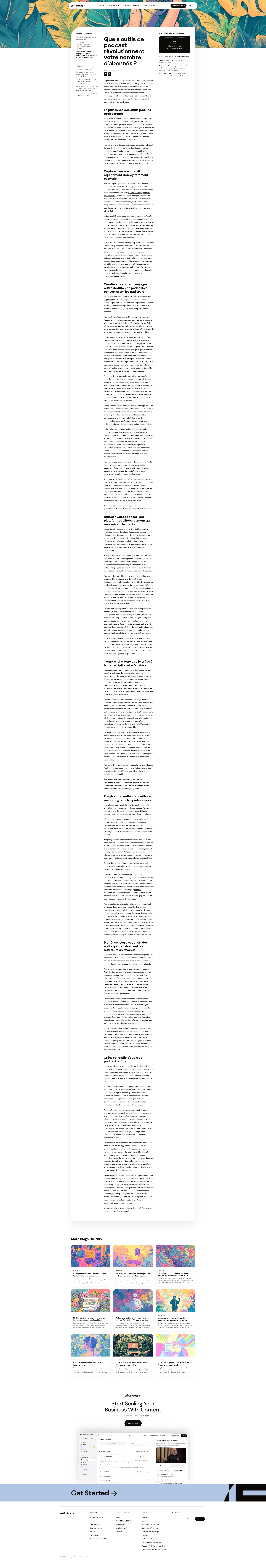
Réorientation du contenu (114, 819)
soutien (145, 1521)
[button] (174, 44)
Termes (119, 1532)
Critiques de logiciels (149, 1539)
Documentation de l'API (98, 1539)
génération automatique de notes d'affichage (122, 718)
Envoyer (200, 1519)
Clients (126, 6)
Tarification (136, 6)
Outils (92, 1521)
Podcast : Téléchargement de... (153, 1546)
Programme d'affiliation (150, 1525)
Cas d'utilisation (113, 6)
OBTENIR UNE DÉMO (123, 1521)
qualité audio (118, 151)
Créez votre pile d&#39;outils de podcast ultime (86, 94)
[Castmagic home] (78, 5)
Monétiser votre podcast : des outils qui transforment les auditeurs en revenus (87, 88)
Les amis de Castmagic (150, 1532)
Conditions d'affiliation (150, 1528)
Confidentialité (121, 1528)
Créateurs (145, 1535)
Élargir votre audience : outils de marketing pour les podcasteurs (86, 81)
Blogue (144, 1517)
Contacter (120, 1525)
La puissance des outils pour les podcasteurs (86, 38)
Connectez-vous (178, 6)
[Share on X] (109, 74)
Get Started (133, 1423)
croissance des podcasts (121, 673)
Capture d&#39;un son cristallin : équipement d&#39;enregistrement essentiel (84, 46)
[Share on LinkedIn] (105, 74)
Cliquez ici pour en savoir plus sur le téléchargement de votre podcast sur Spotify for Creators (128, 644)
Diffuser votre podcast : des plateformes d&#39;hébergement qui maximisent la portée (86, 66)
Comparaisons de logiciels (151, 1542)
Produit (101, 6)
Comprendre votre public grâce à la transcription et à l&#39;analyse (86, 74)
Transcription (95, 1525)
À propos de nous (150, 6)
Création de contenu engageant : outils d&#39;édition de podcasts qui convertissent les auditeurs (86, 56)
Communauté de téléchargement (154, 1550)
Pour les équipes (96, 1528)
